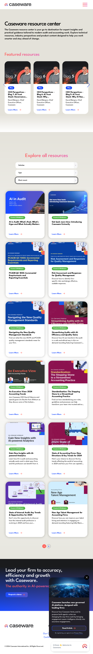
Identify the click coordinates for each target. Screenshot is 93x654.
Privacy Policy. (78, 633)
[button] (85, 4)
